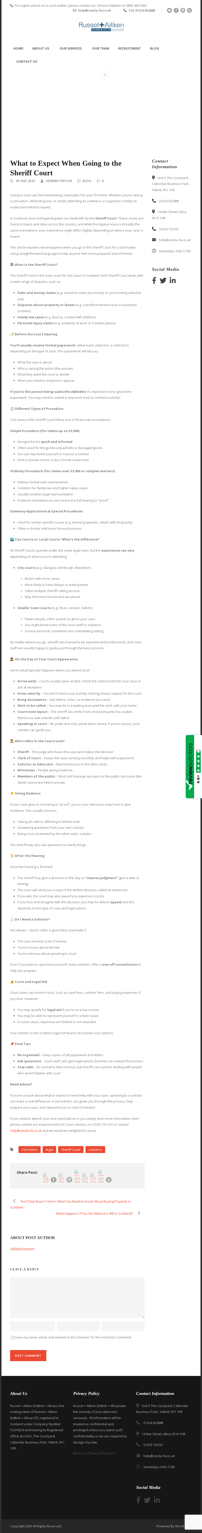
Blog (154, 48)
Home (18, 48)
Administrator (59, 181)
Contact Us (26, 61)
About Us (40, 48)
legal (49, 1149)
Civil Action (29, 1149)
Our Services (71, 48)
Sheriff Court (70, 1149)
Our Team (100, 48)
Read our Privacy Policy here (94, 1453)
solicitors (95, 1149)
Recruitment (129, 48)
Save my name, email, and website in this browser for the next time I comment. (73, 1337)
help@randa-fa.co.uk (26, 1130)
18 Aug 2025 (25, 181)
